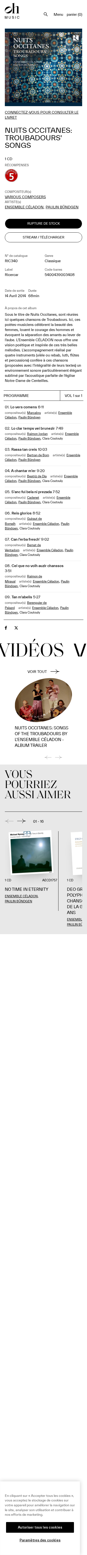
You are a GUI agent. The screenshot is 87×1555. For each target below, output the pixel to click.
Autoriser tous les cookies (40, 1527)
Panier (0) (74, 14)
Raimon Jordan (37, 434)
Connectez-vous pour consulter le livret (42, 114)
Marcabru (34, 413)
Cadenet (33, 497)
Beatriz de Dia (37, 476)
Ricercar (11, 275)
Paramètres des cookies (40, 1540)
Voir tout (37, 672)
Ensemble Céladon (24, 207)
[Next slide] (21, 821)
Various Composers (25, 197)
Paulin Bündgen (62, 207)
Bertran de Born (38, 455)
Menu (58, 14)
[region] (40, 1518)
